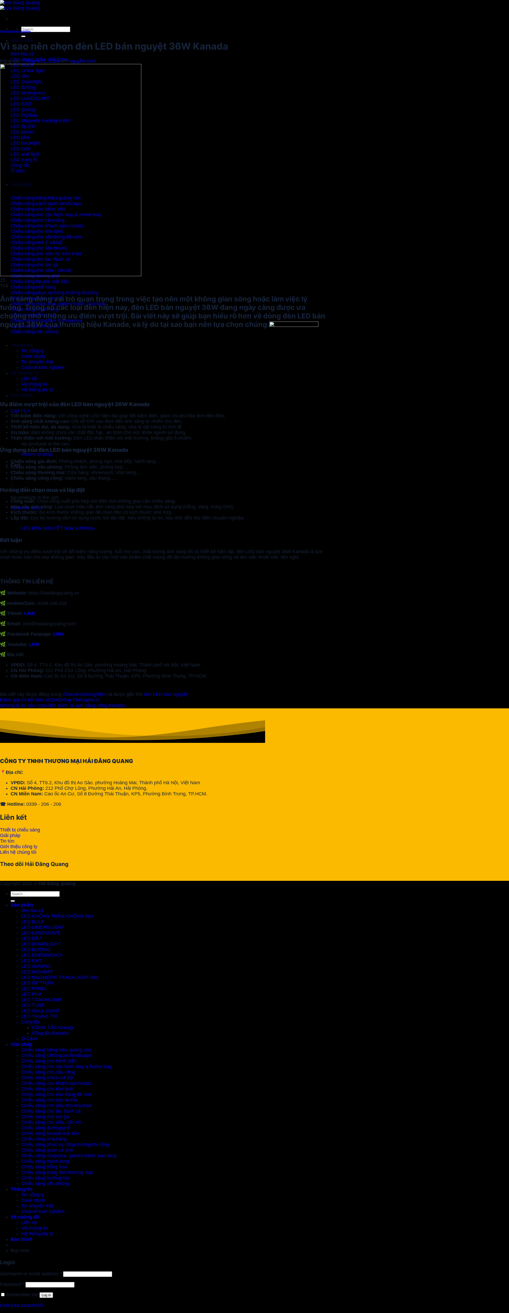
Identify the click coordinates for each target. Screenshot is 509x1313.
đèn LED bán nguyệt (165, 694)
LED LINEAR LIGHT (42, 927)
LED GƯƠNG (36, 966)
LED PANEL (34, 988)
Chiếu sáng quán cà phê (47, 1150)
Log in (46, 1295)
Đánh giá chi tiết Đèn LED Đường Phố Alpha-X (49, 700)
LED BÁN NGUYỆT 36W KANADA (58, 528)
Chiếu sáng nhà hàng (44, 1139)
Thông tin (21, 1189)
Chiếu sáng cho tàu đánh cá (51, 1111)
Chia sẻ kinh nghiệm (15, 31)
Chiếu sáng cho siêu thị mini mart (56, 1105)
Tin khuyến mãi (37, 1205)
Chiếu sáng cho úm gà (45, 1116)
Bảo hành (21, 395)
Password (12, 1284)
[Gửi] (23, 36)
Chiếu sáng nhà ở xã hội (47, 1077)
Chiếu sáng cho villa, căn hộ (51, 1122)
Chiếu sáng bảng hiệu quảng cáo (56, 1049)
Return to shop (36, 454)
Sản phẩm (22, 40)
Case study (33, 1200)
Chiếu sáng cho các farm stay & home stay (66, 1066)
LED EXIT (31, 960)
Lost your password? (22, 1305)
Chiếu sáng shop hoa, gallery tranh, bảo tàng (68, 1155)
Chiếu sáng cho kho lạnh (47, 1088)
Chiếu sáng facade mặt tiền (50, 1133)
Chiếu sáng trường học (45, 1178)
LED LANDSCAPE (41, 932)
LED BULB (32, 921)
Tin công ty (32, 1194)
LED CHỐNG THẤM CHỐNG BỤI (57, 916)
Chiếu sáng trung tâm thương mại (57, 1172)
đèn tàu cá (32, 910)
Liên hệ (29, 1222)
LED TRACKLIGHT (41, 999)
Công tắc (30, 1022)
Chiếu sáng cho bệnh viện (48, 1061)
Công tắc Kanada (50, 1033)
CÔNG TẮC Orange (53, 1027)
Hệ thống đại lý (37, 1233)
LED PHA (31, 994)
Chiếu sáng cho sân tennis (49, 1100)
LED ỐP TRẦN (37, 983)
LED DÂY (31, 938)
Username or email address (31, 1273)
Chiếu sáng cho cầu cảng (48, 1072)
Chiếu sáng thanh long (45, 1161)
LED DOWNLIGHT (41, 944)
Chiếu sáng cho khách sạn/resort (56, 1083)
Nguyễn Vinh (82, 61)
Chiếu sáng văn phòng (45, 1183)
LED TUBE (33, 1005)
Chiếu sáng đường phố (45, 1127)
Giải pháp (21, 1044)
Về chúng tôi (25, 1217)
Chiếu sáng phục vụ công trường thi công (65, 1144)
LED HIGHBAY (37, 971)
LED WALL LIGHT (40, 1010)
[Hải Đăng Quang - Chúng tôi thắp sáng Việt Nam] (20, 5)
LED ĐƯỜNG (35, 949)
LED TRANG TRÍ (39, 1016)
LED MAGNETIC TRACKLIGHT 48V (59, 977)
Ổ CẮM (29, 1038)
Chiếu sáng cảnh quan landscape (56, 1055)
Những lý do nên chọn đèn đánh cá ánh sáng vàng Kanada (62, 705)
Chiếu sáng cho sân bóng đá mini (56, 1094)
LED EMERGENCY (42, 955)
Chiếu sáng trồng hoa (44, 1166)
